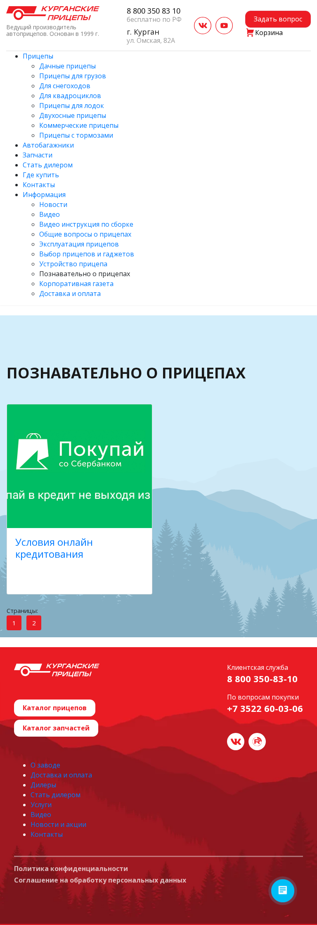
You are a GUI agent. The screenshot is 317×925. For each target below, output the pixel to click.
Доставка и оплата (70, 293)
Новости (53, 204)
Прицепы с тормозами (76, 135)
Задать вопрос (278, 18)
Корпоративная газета (76, 283)
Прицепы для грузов (72, 75)
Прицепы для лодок (71, 105)
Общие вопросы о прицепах (85, 234)
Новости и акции (58, 824)
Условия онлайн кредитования (54, 548)
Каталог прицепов (55, 707)
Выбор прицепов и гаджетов (86, 253)
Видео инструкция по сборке (86, 224)
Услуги (41, 804)
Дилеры (43, 784)
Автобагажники (48, 145)
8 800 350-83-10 (262, 678)
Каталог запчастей (56, 727)
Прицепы (38, 56)
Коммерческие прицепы (78, 125)
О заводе (45, 765)
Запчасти (37, 155)
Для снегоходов (64, 85)
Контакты (39, 184)
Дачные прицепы (67, 65)
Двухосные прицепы (72, 115)
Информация (44, 194)
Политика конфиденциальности (71, 869)
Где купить (41, 174)
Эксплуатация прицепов (79, 244)
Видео (49, 214)
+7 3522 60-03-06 (265, 708)
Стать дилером (48, 164)
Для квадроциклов (70, 95)
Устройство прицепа (73, 263)
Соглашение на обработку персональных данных (100, 880)
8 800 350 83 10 (153, 11)
